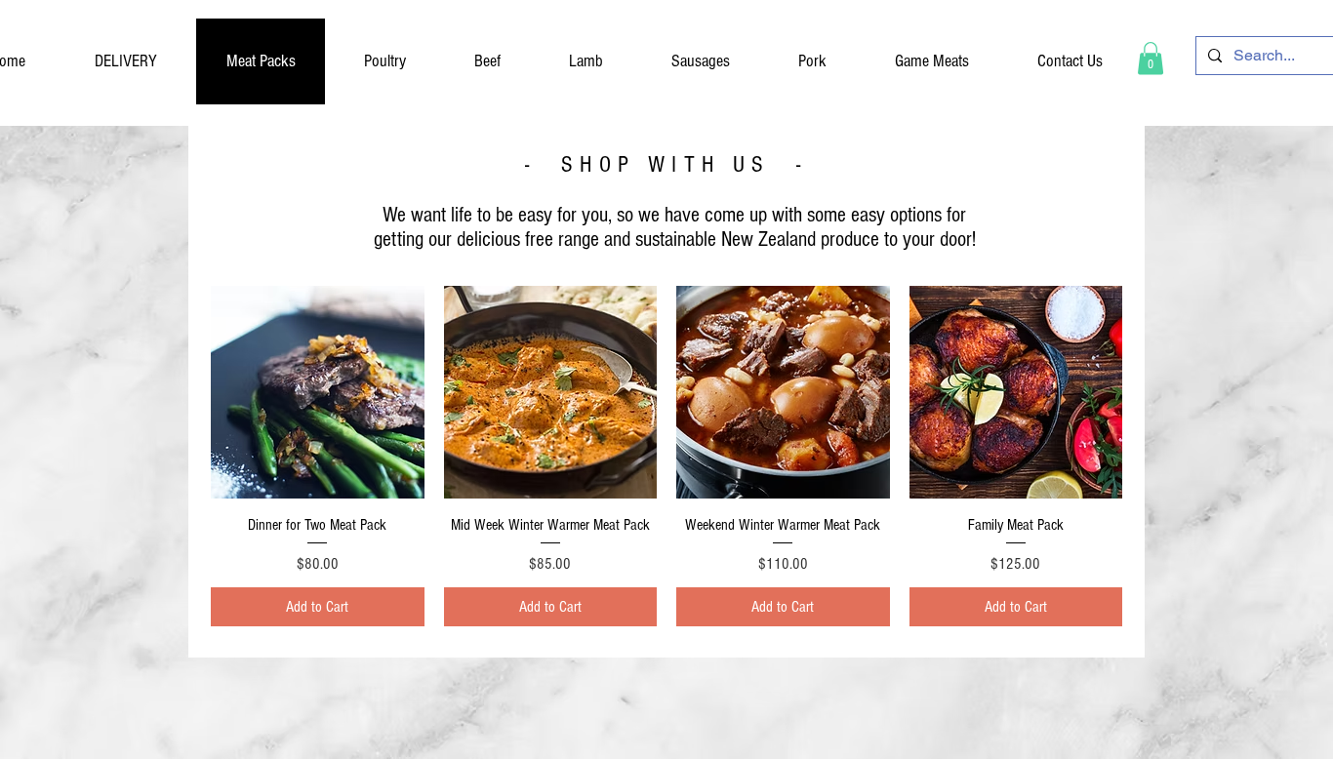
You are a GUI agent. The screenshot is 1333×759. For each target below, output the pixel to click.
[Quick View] (317, 392)
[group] (666, 250)
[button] (1150, 58)
